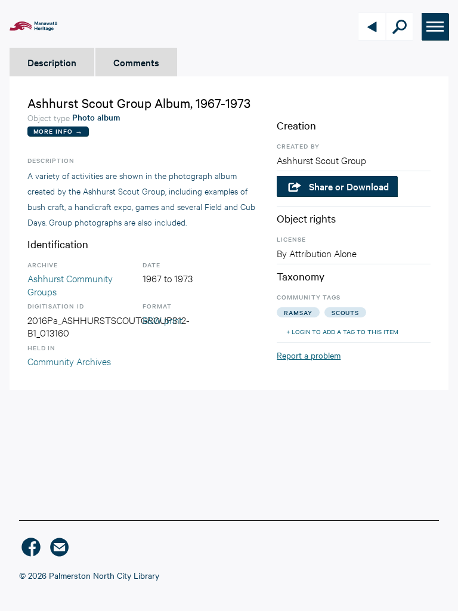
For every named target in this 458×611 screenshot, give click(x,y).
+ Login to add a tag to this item (342, 331)
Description (51, 62)
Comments (136, 62)
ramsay (298, 312)
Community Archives (69, 360)
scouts (345, 312)
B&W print (162, 319)
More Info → (58, 130)
